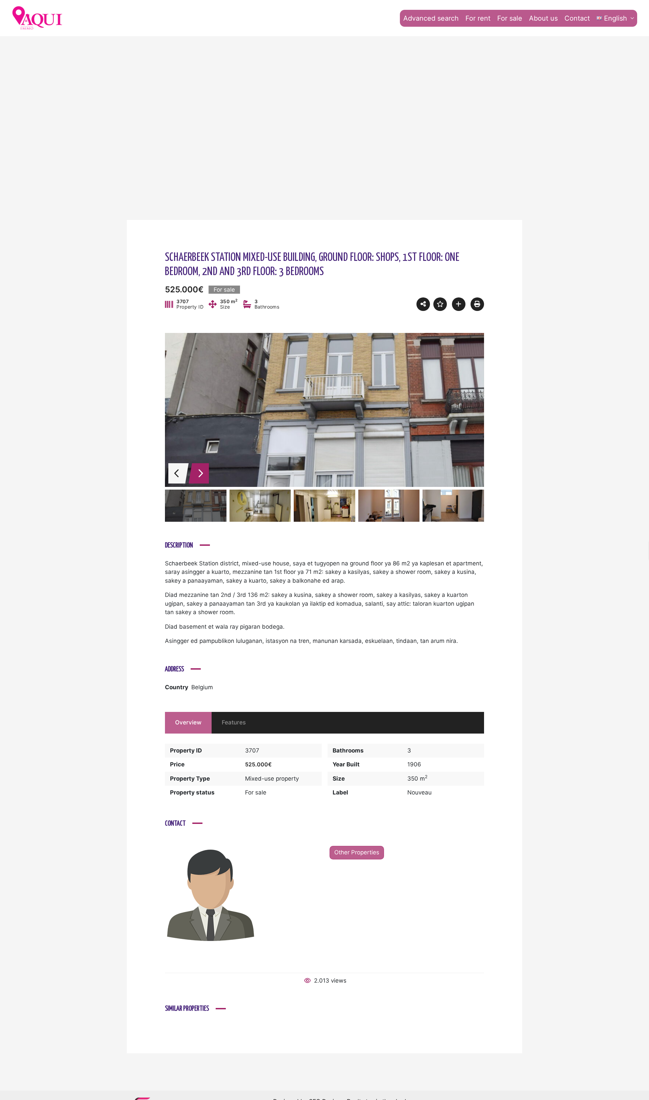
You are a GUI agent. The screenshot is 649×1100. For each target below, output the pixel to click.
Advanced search (431, 18)
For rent (477, 18)
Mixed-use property (272, 778)
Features (234, 722)
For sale (509, 18)
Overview (188, 722)
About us (543, 18)
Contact (577, 18)
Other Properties (356, 852)
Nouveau (419, 792)
